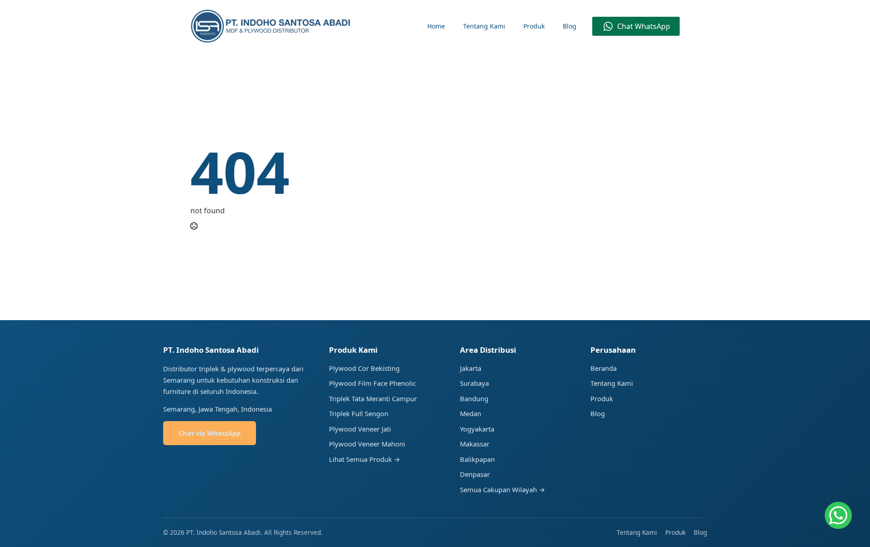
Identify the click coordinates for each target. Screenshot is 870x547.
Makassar (474, 443)
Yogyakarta (477, 428)
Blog (569, 26)
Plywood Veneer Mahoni (367, 443)
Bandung (474, 398)
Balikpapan (477, 459)
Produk (534, 26)
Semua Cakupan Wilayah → (502, 489)
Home (436, 26)
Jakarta (470, 368)
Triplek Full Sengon (358, 413)
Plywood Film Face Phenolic (372, 383)
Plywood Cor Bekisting (364, 368)
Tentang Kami (484, 26)
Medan (470, 413)
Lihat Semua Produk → (364, 459)
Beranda (603, 368)
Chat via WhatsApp (210, 432)
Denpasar (475, 474)
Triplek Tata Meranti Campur (373, 398)
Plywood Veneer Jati (360, 428)
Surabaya (474, 383)
